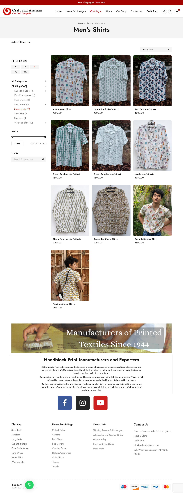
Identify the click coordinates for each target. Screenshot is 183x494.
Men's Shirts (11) (22, 109)
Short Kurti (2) (21, 113)
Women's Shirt (18, 462)
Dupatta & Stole (19, 443)
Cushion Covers (59, 448)
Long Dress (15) (22, 100)
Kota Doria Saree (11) (24, 95)
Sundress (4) (20, 118)
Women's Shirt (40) (23, 122)
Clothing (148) (19, 86)
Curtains (56, 434)
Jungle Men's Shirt (62, 109)
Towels (55, 466)
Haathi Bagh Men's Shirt (106, 109)
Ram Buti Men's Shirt (145, 109)
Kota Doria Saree (19, 448)
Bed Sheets (57, 439)
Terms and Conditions (103, 444)
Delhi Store (139, 440)
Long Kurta (16, 439)
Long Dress (17, 453)
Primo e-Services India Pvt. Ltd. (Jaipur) (153, 431)
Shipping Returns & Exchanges (108, 430)
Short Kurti (16, 430)
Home (80, 23)
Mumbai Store (140, 435)
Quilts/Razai (58, 457)
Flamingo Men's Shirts (64, 304)
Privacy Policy (99, 439)
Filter (17, 143)
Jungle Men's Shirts (144, 174)
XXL (25, 72)
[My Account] (170, 11)
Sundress (15, 434)
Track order (98, 448)
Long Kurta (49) (21, 104)
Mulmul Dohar (58, 430)
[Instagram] (83, 403)
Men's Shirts (17, 457)
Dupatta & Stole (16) (24, 90)
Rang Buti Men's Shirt (146, 239)
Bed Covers (58, 443)
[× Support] (29, 485)
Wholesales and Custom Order (108, 435)
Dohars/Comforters (61, 453)
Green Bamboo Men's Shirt (66, 174)
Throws (55, 462)
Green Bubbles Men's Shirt (107, 174)
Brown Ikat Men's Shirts (106, 239)
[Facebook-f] (65, 403)
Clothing (89, 23)
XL (16, 72)
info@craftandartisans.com (146, 445)
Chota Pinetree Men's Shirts (67, 239)
